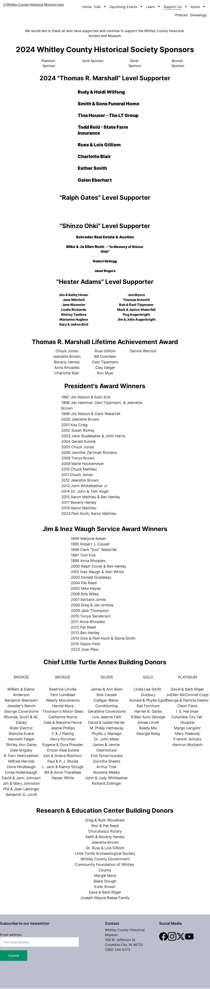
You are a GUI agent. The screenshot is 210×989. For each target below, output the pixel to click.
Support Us (172, 7)
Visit (97, 7)
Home (86, 7)
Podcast (181, 15)
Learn (150, 7)
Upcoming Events (123, 7)
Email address (11, 935)
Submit (13, 955)
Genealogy (198, 15)
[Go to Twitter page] (180, 936)
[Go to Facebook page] (163, 936)
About (195, 7)
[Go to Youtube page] (189, 936)
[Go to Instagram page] (172, 936)
